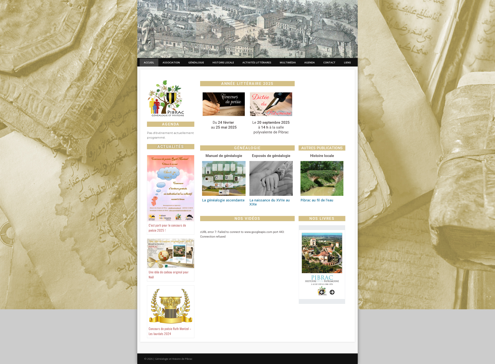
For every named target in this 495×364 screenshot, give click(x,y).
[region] (322, 264)
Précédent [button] (322, 292)
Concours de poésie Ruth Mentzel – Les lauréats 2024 (170, 331)
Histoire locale (223, 62)
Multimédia (288, 62)
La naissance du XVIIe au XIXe (269, 202)
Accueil (149, 62)
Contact (329, 62)
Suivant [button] (332, 292)
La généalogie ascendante (223, 200)
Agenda (309, 62)
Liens (347, 62)
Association (171, 62)
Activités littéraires (256, 62)
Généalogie (196, 62)
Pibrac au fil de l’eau (316, 200)
